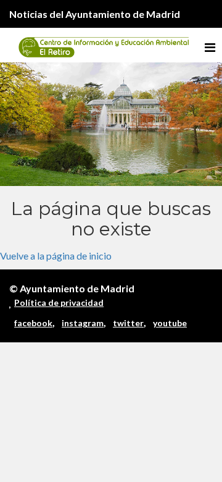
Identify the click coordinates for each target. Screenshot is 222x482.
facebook (33, 323)
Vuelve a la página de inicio (56, 255)
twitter (128, 323)
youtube (170, 323)
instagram (83, 323)
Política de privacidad (59, 302)
